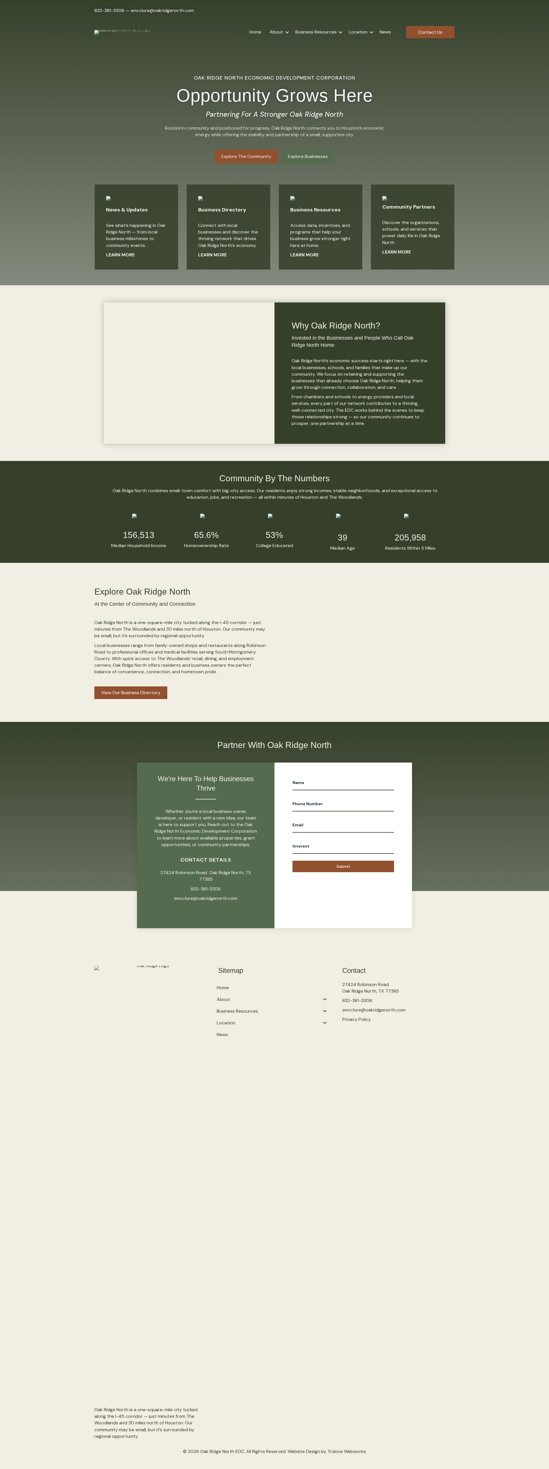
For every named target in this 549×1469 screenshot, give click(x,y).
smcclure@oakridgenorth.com (162, 10)
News (385, 32)
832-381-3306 (109, 10)
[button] (287, 32)
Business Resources (316, 32)
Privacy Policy (356, 1019)
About (276, 32)
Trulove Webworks (346, 1451)
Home (255, 32)
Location (358, 32)
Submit (343, 866)
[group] (138, 531)
